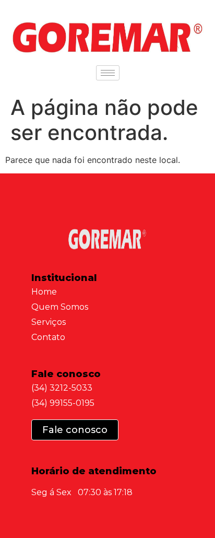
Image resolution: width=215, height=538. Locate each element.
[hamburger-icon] (108, 72)
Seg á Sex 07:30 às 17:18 (82, 492)
